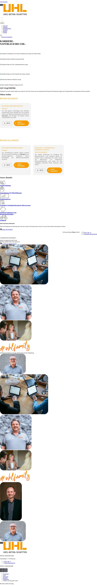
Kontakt (5, 32)
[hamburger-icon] (2, 23)
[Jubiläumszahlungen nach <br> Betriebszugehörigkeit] (3, 211)
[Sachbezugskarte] (4, 197)
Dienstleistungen (7, 28)
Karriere (5, 31)
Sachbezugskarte (5, 199)
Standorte (5, 30)
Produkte (5, 27)
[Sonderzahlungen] (2, 184)
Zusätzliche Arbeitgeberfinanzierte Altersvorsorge (15, 205)
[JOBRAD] (3, 219)
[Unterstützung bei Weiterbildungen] (2, 191)
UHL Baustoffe (3, 1)
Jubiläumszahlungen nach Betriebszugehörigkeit (8, 213)
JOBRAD (3, 220)
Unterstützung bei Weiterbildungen (11, 193)
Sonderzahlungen (5, 185)
